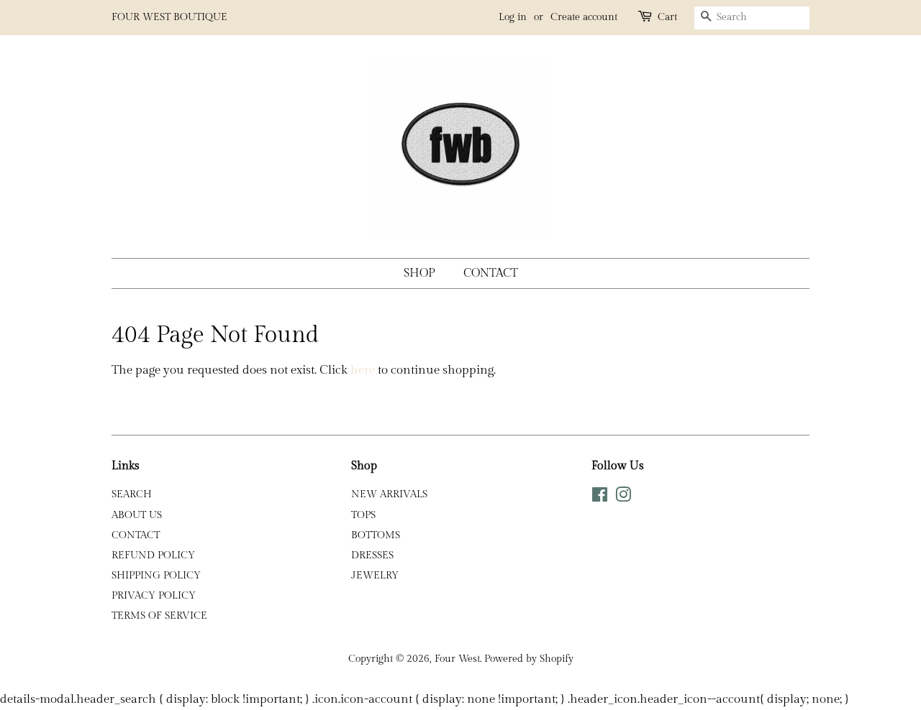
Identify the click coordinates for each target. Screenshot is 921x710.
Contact (490, 273)
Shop (419, 273)
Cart (667, 17)
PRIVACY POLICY (154, 595)
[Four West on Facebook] (599, 498)
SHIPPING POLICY (156, 575)
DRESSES (372, 555)
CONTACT (136, 535)
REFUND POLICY (153, 555)
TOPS (363, 515)
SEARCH (132, 494)
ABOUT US (137, 515)
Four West (457, 659)
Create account (583, 17)
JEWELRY (375, 575)
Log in (513, 17)
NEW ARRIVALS (389, 494)
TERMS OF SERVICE (159, 615)
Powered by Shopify (528, 659)
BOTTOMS (375, 535)
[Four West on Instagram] (623, 498)
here (362, 370)
